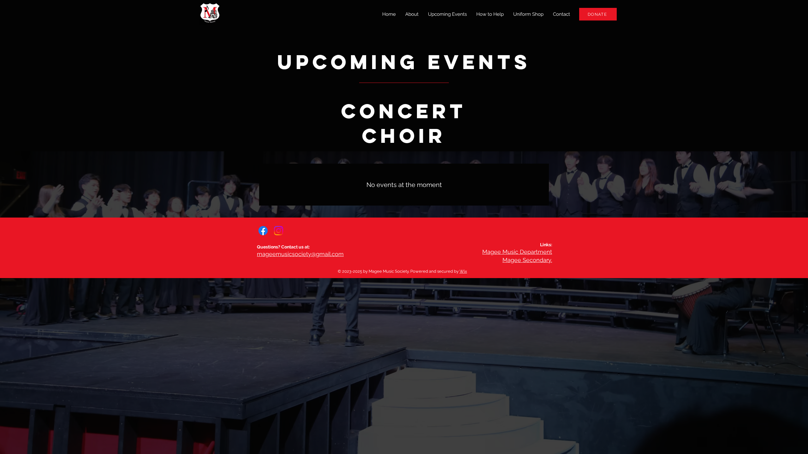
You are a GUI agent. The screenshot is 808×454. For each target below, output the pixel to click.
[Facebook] (263, 230)
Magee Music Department (517, 251)
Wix (463, 271)
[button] (490, 14)
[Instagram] (278, 230)
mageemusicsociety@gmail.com (300, 254)
